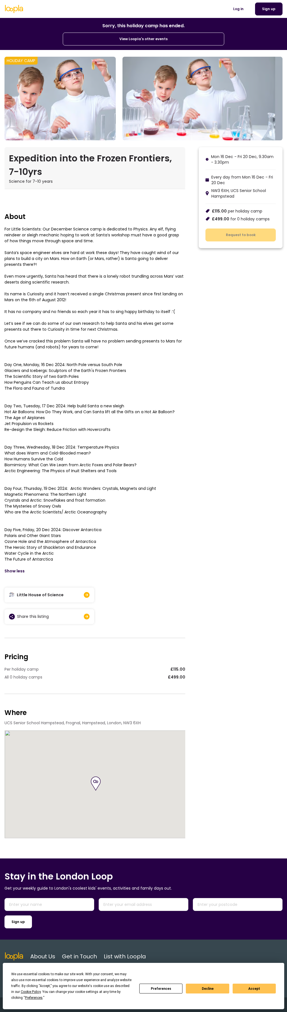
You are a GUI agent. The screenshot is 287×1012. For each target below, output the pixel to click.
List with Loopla (125, 956)
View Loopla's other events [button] (143, 38)
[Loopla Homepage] (14, 9)
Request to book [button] (241, 234)
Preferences (161, 989)
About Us (42, 956)
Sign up (18, 921)
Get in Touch (79, 956)
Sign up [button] (269, 8)
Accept (254, 989)
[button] (96, 784)
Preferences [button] (34, 998)
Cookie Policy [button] (31, 992)
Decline (208, 989)
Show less (14, 571)
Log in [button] (238, 8)
